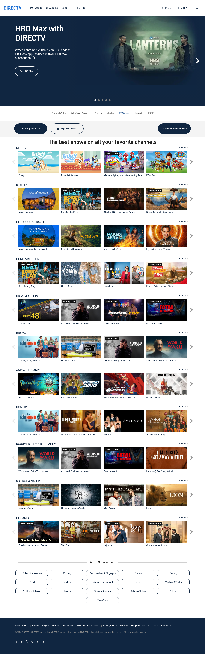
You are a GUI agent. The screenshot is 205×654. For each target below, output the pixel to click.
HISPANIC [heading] (22, 518)
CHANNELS (52, 8)
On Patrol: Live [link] (111, 323)
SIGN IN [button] (181, 8)
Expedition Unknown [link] (71, 249)
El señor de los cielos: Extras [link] (32, 545)
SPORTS (66, 8)
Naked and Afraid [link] (112, 249)
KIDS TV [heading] (21, 148)
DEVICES (80, 8)
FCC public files (137, 625)
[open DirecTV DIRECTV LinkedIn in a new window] (16, 641)
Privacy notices (110, 625)
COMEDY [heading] (22, 407)
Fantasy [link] (174, 573)
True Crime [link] (102, 600)
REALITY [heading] (21, 185)
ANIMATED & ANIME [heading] (29, 370)
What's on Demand (80, 113)
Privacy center (68, 625)
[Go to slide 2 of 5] (99, 100)
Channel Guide (58, 113)
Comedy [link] (67, 573)
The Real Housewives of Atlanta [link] (120, 212)
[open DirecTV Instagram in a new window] (32, 641)
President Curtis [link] (69, 397)
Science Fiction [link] (138, 591)
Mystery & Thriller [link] (173, 582)
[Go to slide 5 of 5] (110, 100)
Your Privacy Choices (90, 625)
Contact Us (166, 625)
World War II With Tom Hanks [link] (161, 360)
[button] (197, 8)
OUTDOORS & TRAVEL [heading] (30, 222)
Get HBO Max (26, 71)
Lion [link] (148, 508)
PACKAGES (36, 8)
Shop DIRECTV (32, 128)
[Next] (197, 61)
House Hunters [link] (25, 212)
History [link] (67, 582)
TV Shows (124, 113)
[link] (38, 162)
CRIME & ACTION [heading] (27, 296)
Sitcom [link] (173, 591)
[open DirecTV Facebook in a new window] (21, 641)
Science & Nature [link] (102, 591)
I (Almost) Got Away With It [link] (159, 471)
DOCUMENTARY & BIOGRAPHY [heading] (36, 444)
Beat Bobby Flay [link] (69, 212)
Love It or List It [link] (111, 286)
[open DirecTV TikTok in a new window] (43, 641)
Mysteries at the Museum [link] (159, 249)
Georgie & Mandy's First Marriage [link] (78, 434)
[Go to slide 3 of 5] (102, 100)
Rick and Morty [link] (26, 397)
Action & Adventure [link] (32, 573)
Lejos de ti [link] (109, 545)
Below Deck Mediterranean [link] (159, 212)
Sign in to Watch (69, 128)
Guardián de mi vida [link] (156, 545)
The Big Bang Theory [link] (29, 360)
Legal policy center (50, 625)
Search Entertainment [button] (175, 128)
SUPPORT (167, 8)
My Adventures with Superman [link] (119, 397)
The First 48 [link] (24, 323)
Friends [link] (107, 434)
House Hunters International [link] (32, 249)
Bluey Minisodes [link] (69, 175)
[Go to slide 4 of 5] (106, 100)
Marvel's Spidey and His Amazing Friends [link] (125, 175)
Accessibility (152, 625)
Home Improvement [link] (103, 582)
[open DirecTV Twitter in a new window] (27, 641)
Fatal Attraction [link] (154, 323)
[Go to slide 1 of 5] (95, 100)
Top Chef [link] (65, 545)
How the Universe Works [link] (73, 508)
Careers (35, 625)
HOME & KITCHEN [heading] (27, 259)
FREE (151, 113)
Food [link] (32, 582)
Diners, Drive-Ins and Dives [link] (159, 286)
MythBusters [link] (110, 508)
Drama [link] (138, 573)
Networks (138, 113)
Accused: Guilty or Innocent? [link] (75, 323)
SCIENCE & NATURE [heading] (28, 481)
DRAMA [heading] (21, 333)
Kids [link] (138, 582)
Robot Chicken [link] (153, 397)
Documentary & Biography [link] (103, 573)
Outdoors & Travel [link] (32, 591)
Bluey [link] (21, 175)
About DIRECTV (22, 625)
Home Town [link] (67, 286)
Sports (98, 113)
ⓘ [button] (33, 58)
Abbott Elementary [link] (155, 434)
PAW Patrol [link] (152, 175)
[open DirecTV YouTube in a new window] (38, 641)
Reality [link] (67, 591)
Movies (110, 113)
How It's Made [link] (68, 360)
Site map (124, 625)
